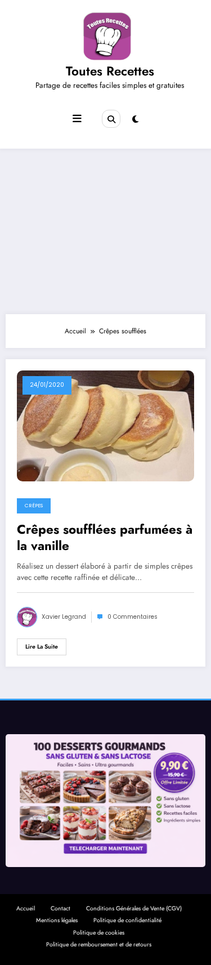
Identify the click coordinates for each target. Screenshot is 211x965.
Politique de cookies (98, 932)
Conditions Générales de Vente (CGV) (134, 908)
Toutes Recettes (110, 71)
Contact (60, 908)
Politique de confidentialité (127, 920)
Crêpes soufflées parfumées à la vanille (104, 538)
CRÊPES (34, 505)
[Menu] (77, 119)
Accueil (25, 908)
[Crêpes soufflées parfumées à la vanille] (105, 425)
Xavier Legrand (64, 617)
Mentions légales (57, 920)
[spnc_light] (135, 119)
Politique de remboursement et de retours (98, 944)
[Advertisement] (105, 228)
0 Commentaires (132, 617)
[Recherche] (111, 119)
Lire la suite (41, 646)
